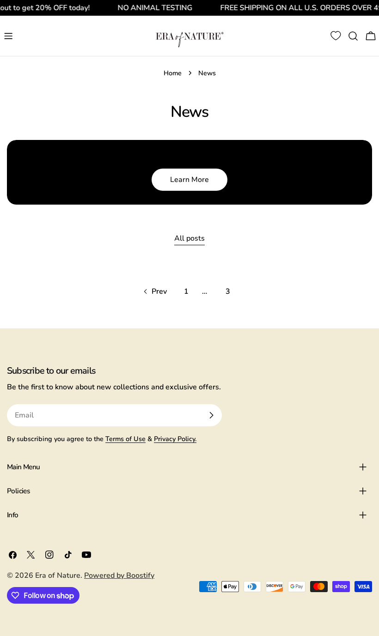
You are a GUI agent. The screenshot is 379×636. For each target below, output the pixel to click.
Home (173, 73)
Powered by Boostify (119, 575)
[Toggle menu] (8, 36)
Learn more (189, 180)
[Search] (353, 36)
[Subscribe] (211, 415)
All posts (189, 238)
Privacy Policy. (175, 438)
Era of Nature (57, 575)
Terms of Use (125, 438)
